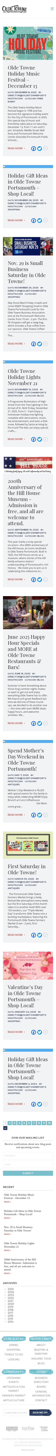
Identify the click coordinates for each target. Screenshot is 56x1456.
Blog (41, 1363)
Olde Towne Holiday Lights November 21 (24, 376)
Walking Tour (41, 1358)
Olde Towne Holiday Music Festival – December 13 (24, 76)
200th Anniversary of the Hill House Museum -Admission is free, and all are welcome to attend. (26, 502)
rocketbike (35, 1445)
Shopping (14, 1349)
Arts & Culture (13, 1400)
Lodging (14, 1359)
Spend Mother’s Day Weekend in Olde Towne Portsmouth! (26, 759)
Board (41, 1386)
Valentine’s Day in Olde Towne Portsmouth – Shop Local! (25, 996)
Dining (13, 1345)
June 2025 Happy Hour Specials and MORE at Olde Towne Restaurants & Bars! (26, 651)
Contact (41, 1400)
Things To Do (13, 1354)
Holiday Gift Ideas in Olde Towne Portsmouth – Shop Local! (28, 184)
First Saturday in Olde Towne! (27, 869)
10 (49, 1123)
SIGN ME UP (40, 1412)
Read (6, 1202)
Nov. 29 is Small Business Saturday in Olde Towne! (27, 271)
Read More (15, 148)
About (41, 1345)
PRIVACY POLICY (28, 1450)
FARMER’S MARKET (14, 1395)
